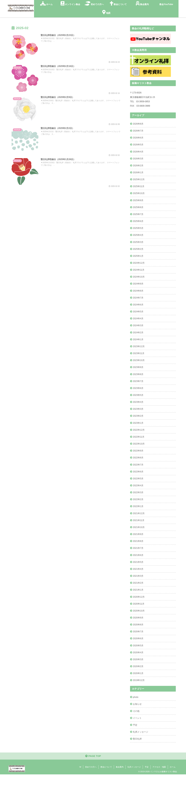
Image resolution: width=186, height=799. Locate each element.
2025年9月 (138, 200)
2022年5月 (138, 478)
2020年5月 (138, 645)
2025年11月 (138, 186)
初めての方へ (91, 767)
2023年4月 (138, 402)
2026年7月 (138, 130)
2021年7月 (138, 548)
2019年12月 (139, 680)
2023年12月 (139, 346)
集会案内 (120, 767)
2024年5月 (138, 311)
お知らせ (137, 704)
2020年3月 (138, 659)
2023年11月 (138, 353)
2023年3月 (138, 409)
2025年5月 (138, 228)
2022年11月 (138, 437)
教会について (106, 767)
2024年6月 (138, 304)
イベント (137, 718)
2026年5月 (138, 144)
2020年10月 (139, 610)
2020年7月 (138, 631)
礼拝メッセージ (140, 732)
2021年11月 (138, 520)
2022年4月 (138, 485)
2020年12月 (139, 597)
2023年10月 (139, 360)
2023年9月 (138, 367)
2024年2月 (138, 332)
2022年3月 (138, 492)
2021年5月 (138, 562)
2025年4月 (138, 235)
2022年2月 (138, 499)
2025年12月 (139, 179)
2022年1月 (138, 506)
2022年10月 (139, 443)
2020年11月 (138, 604)
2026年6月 (138, 137)
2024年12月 (139, 263)
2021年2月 (138, 583)
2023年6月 (138, 388)
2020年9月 (138, 617)
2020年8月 (138, 624)
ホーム (173, 767)
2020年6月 (138, 638)
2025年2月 (138, 249)
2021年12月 (139, 513)
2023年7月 (138, 381)
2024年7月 (138, 297)
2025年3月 (138, 242)
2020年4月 (138, 652)
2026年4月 (138, 151)
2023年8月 (138, 374)
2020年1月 (138, 673)
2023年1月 (138, 423)
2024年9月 (138, 283)
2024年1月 (138, 339)
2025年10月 (139, 193)
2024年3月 (138, 325)
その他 (136, 711)
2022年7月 (138, 464)
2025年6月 (138, 221)
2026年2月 (138, 165)
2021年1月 (138, 590)
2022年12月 (139, 430)
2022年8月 (138, 457)
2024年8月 (138, 290)
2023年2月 (138, 416)
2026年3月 (138, 158)
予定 (135, 725)
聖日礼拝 (137, 739)
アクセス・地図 (159, 767)
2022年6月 (138, 471)
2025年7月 (138, 214)
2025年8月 (138, 207)
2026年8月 (138, 124)
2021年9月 (138, 534)
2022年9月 (138, 450)
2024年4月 (138, 318)
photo (135, 697)
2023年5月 (138, 395)
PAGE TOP (94, 756)
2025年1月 (138, 256)
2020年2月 (138, 666)
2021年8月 (138, 541)
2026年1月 (138, 172)
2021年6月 (138, 555)
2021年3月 (138, 576)
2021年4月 (138, 569)
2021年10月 (139, 527)
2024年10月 (139, 276)
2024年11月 (138, 270)
